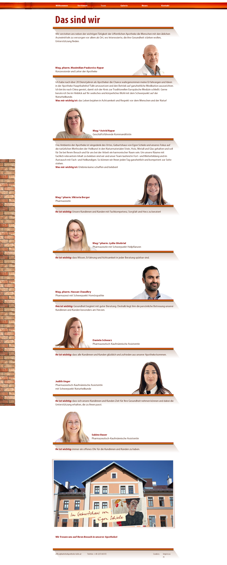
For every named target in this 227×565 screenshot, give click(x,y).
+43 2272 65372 (100, 554)
